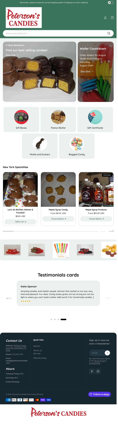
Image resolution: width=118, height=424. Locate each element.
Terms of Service (37, 352)
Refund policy (39, 358)
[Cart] (111, 17)
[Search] (109, 33)
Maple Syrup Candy (58, 209)
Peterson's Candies (19, 394)
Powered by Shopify (35, 394)
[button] (58, 218)
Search (36, 346)
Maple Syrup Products (96, 209)
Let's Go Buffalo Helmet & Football (20, 211)
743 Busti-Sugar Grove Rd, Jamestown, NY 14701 (16, 347)
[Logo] (24, 17)
